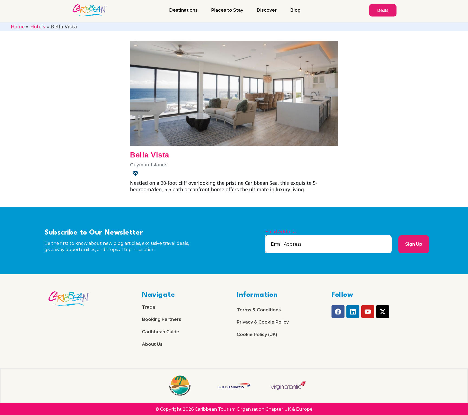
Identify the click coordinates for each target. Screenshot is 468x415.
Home (18, 26)
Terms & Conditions (259, 309)
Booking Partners (161, 319)
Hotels (37, 26)
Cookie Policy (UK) (257, 334)
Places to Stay (227, 10)
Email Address (280, 232)
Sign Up (413, 244)
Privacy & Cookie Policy (263, 322)
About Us (152, 344)
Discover (267, 10)
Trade (148, 307)
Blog (295, 10)
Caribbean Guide (160, 331)
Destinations (183, 10)
